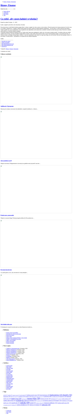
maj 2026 (8, 369)
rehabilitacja (65, 400)
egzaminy (28, 396)
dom (16, 396)
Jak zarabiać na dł (6, 160)
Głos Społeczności (10, 358)
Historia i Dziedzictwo (11, 349)
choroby (67, 395)
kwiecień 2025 (9, 386)
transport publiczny (50, 403)
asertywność (23, 395)
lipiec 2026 (8, 367)
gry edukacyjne (55, 396)
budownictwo (56, 395)
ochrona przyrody (45, 398)
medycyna (16, 399)
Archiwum (5, 12)
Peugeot (8, 355)
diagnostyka (6, 396)
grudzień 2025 (9, 376)
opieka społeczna (66, 398)
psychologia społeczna (49, 400)
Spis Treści (5, 14)
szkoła (25, 402)
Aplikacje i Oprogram (7, 106)
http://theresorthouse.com (7, 45)
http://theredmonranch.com (8, 43)
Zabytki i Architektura (11, 351)
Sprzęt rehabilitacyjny (11, 360)
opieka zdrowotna (9, 400)
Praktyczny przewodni (7, 215)
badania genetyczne (33, 395)
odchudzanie (54, 398)
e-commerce (21, 396)
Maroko (8, 357)
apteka (10, 395)
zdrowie (46, 405)
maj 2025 (8, 385)
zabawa (14, 404)
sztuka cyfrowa (40, 403)
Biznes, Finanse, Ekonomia (9, 1)
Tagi (4, 15)
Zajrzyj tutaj (9, 336)
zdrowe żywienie (36, 405)
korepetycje (63, 396)
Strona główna (6, 11)
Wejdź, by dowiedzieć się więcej (13, 339)
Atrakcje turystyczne (11, 353)
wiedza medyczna (63, 403)
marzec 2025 (9, 387)
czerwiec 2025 (9, 383)
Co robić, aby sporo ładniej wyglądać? (19, 18)
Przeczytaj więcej (10, 335)
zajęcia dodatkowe (23, 405)
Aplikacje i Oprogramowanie (12, 348)
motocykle (33, 398)
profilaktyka (21, 400)
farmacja (33, 396)
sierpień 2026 (9, 365)
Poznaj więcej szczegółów (12, 332)
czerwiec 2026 (9, 368)
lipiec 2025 (8, 382)
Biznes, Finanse (8, 5)
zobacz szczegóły (6, 42)
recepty (58, 400)
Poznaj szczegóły (10, 341)
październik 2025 (10, 378)
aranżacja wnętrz (16, 395)
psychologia (39, 400)
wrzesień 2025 (9, 380)
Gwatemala (8, 356)
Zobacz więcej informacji (12, 337)
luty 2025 (8, 389)
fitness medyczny (40, 396)
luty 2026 (8, 373)
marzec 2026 (9, 372)
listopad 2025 (9, 377)
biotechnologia (45, 395)
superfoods (15, 403)
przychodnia (31, 400)
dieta (12, 396)
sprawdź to (4, 46)
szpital (33, 403)
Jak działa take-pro (6, 324)
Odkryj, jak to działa (22, 337)
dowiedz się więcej (6, 41)
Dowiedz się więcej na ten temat (13, 334)
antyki (5, 395)
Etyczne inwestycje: (6, 269)
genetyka (47, 396)
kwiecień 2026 (9, 370)
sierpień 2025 (9, 381)
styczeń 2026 (9, 374)
